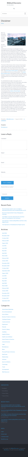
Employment (5, 324)
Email (2, 162)
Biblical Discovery (15, 448)
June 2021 (4, 248)
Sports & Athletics (6, 361)
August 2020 (5, 273)
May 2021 (4, 250)
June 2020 (4, 278)
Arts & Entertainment (7, 311)
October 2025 (5, 238)
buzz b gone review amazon (12, 70)
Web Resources (5, 372)
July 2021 (4, 245)
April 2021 (4, 253)
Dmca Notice (5, 390)
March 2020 (4, 285)
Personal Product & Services (8, 351)
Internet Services (6, 341)
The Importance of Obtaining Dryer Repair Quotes (13, 224)
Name (2, 152)
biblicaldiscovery (10, 119)
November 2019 (5, 295)
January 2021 (5, 260)
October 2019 (5, 298)
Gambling (4, 331)
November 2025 (5, 235)
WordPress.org (4, 439)
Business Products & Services (9, 316)
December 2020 (5, 263)
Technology (4, 364)
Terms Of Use (5, 395)
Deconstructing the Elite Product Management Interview (14, 410)
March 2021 (4, 255)
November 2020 (5, 265)
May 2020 (4, 280)
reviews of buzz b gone (15, 91)
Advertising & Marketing (7, 309)
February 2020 (5, 288)
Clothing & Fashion (6, 319)
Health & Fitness (6, 334)
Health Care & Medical (7, 336)
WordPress (21, 449)
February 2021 (5, 258)
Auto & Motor (5, 314)
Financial (4, 326)
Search (7, 198)
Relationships (5, 356)
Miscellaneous (4, 127)
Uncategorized (5, 369)
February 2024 (5, 240)
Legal (3, 344)
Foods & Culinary (6, 329)
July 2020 (4, 275)
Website (3, 172)
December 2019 (5, 293)
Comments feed (4, 436)
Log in (2, 431)
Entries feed (4, 434)
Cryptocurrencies (6, 321)
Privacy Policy (5, 393)
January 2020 (5, 290)
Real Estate (4, 354)
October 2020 (5, 268)
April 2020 (4, 283)
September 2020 (6, 270)
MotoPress (6, 449)
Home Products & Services (8, 339)
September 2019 (6, 300)
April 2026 (4, 233)
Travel (3, 366)
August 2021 (5, 243)
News (3, 349)
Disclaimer (4, 388)
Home (2, 23)
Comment (3, 138)
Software (4, 359)
